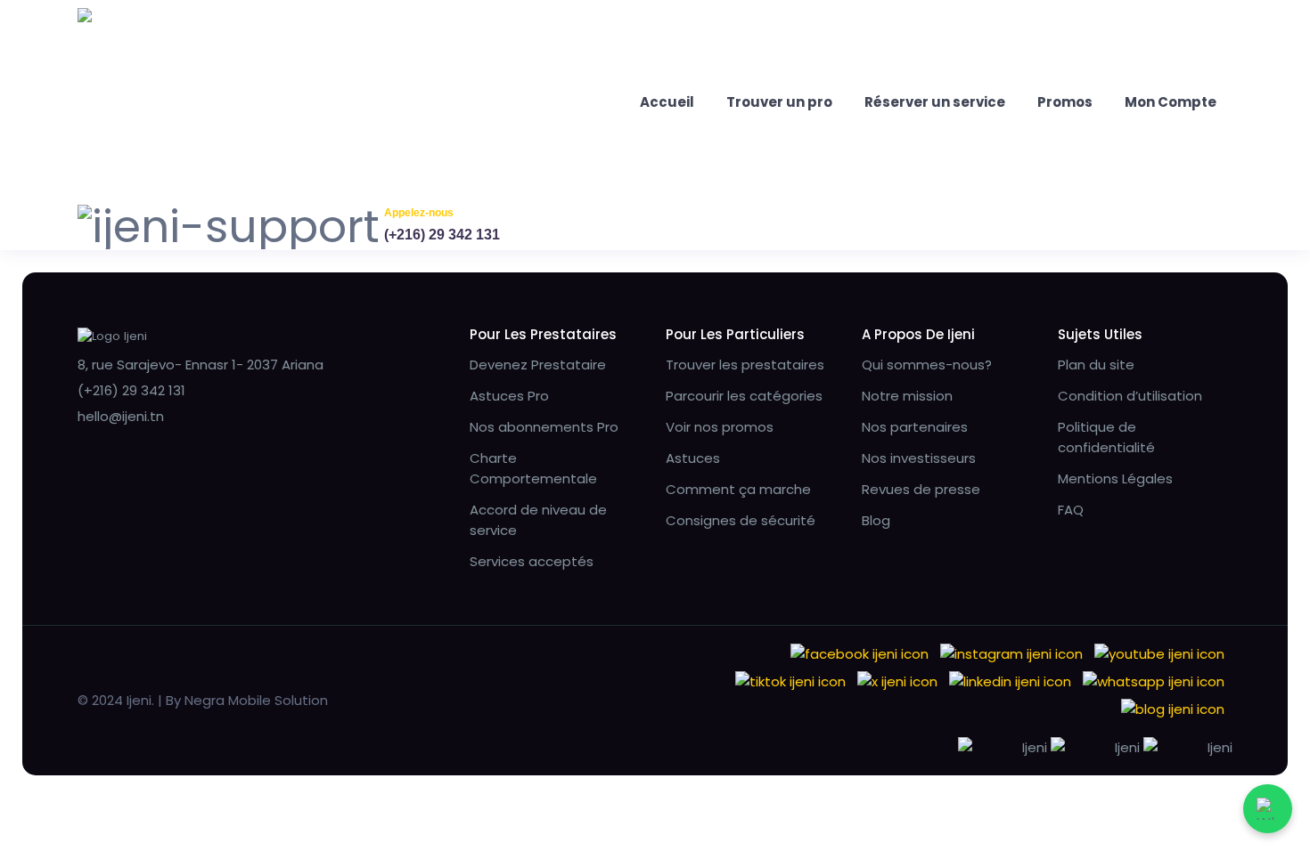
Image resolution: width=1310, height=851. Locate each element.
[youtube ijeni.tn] (1159, 653)
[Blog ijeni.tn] (1173, 708)
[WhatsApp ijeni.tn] (1153, 680)
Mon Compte (1170, 102)
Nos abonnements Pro (544, 426)
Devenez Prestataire (538, 364)
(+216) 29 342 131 (442, 234)
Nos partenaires (915, 426)
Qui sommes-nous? (927, 364)
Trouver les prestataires (745, 364)
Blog (876, 520)
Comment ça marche (738, 489)
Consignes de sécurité (740, 520)
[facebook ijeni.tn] (859, 653)
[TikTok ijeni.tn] (790, 680)
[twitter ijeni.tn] (897, 680)
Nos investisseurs (919, 458)
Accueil (667, 102)
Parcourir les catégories (744, 395)
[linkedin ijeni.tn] (1010, 680)
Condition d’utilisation (1130, 395)
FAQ (1071, 509)
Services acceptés (532, 561)
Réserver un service (934, 102)
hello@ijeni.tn (121, 416)
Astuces (693, 458)
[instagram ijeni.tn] (1011, 653)
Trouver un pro (779, 102)
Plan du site (1096, 364)
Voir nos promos (720, 426)
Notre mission (907, 395)
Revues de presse (921, 489)
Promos (1065, 102)
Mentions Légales (1115, 478)
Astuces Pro (509, 395)
